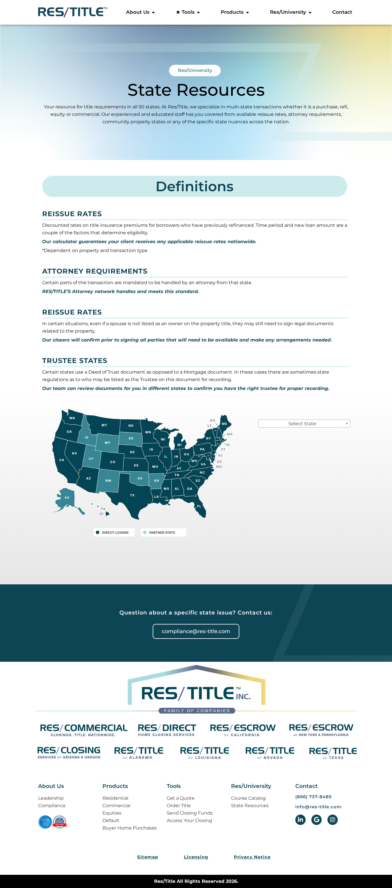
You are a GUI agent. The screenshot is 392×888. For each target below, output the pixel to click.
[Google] (316, 820)
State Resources (250, 805)
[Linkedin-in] (300, 820)
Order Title (179, 805)
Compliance (52, 805)
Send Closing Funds (190, 813)
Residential (115, 798)
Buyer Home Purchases (129, 828)
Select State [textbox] (302, 423)
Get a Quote (181, 798)
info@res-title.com (318, 806)
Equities (111, 813)
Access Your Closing (189, 820)
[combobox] (304, 423)
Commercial (116, 805)
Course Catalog (248, 798)
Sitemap (147, 857)
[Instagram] (332, 820)
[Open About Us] (153, 12)
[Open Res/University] (310, 12)
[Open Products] (247, 12)
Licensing (196, 857)
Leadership (51, 798)
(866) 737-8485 (313, 796)
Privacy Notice (252, 857)
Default (110, 820)
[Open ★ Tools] (198, 12)
